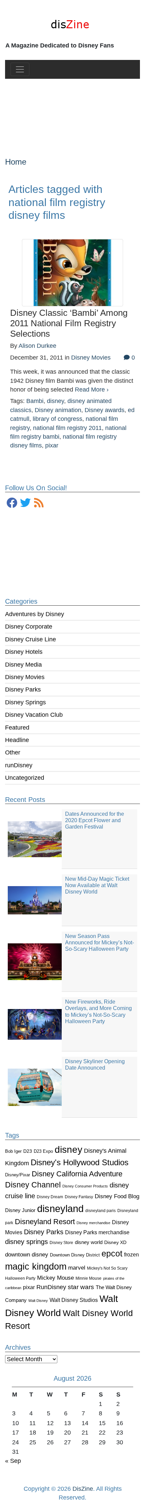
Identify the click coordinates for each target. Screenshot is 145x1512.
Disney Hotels (23, 651)
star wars (81, 1286)
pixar (29, 1287)
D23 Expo (43, 1151)
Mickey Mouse (55, 1278)
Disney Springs (25, 702)
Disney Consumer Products (85, 1186)
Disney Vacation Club (34, 714)
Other (12, 752)
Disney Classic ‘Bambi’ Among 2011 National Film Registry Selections (68, 323)
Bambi (35, 401)
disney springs (26, 1241)
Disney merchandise (93, 1223)
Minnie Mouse (89, 1278)
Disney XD (115, 1242)
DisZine (82, 1488)
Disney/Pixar (17, 1174)
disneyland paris (100, 1210)
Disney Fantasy (79, 1197)
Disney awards (104, 410)
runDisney (18, 765)
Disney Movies (25, 677)
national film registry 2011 (67, 428)
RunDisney (51, 1287)
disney (68, 1149)
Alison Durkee (37, 345)
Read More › (92, 389)
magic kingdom (35, 1267)
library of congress (57, 418)
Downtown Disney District (75, 1254)
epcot (112, 1253)
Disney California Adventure (77, 1174)
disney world (89, 1242)
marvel (76, 1268)
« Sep (13, 1460)
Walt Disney (38, 1301)
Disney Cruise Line (30, 639)
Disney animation (58, 410)
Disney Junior (20, 1210)
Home (15, 161)
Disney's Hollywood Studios (79, 1162)
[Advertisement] (72, 112)
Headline (17, 740)
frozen (131, 1254)
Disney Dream (50, 1197)
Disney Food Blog (117, 1196)
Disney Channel (33, 1185)
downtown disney (26, 1254)
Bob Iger (13, 1151)
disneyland (60, 1208)
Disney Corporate (28, 626)
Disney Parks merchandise (97, 1232)
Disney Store (61, 1242)
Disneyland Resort (45, 1221)
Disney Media (23, 664)
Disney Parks (23, 689)
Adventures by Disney (34, 614)
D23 (27, 1151)
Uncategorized (24, 777)
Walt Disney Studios (74, 1300)
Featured (17, 727)
